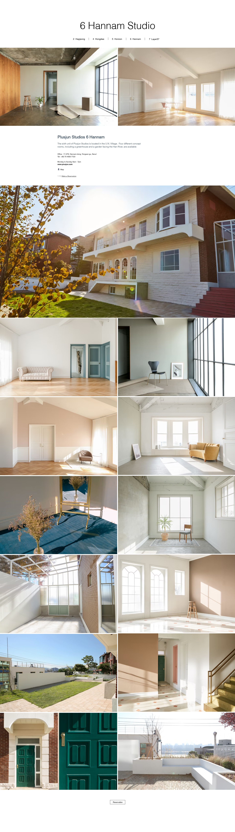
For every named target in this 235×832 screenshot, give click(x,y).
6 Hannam (135, 39)
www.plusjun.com (65, 164)
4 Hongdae (98, 39)
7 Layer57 (154, 39)
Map (62, 169)
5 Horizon (117, 39)
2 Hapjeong (79, 39)
